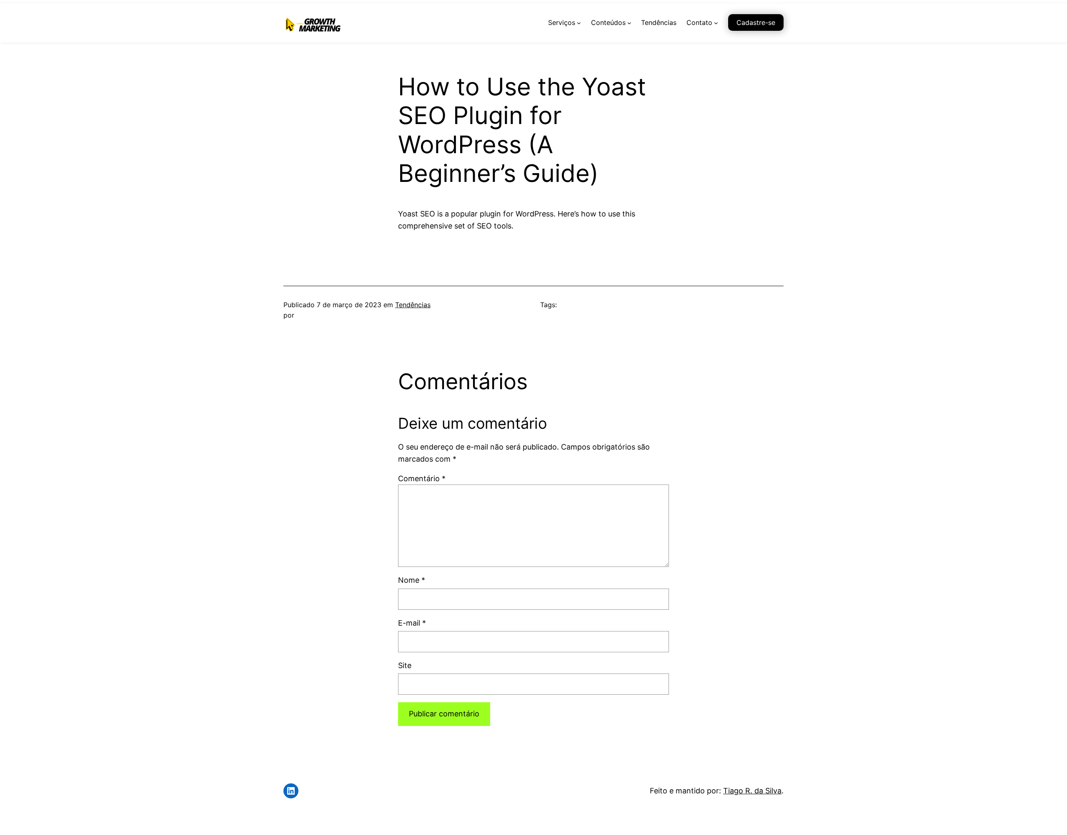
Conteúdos (608, 22)
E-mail (412, 623)
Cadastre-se (755, 22)
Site (404, 665)
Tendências (413, 305)
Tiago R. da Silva (752, 790)
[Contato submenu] (716, 23)
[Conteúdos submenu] (629, 23)
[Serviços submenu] (579, 23)
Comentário (422, 478)
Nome (411, 580)
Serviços (561, 22)
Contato (699, 22)
